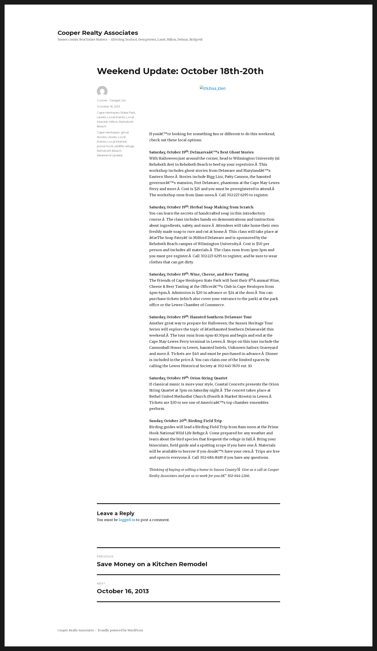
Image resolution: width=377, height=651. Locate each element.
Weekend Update (110, 155)
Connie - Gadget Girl (111, 100)
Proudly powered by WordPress (120, 630)
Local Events (116, 117)
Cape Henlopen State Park (116, 112)
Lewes (101, 117)
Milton (113, 121)
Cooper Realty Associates (98, 32)
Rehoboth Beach (109, 150)
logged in (127, 520)
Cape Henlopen (108, 132)
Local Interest (117, 141)
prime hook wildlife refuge (115, 146)
